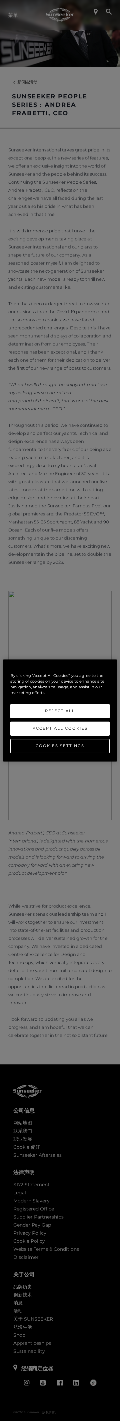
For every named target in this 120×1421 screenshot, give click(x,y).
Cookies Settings (60, 745)
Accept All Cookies (60, 728)
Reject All (60, 710)
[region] (60, 710)
